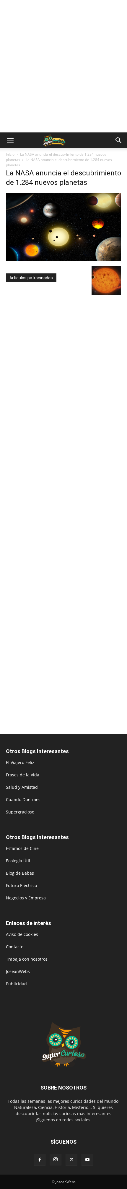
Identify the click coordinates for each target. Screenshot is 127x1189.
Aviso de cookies (22, 934)
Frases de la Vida (22, 775)
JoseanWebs (18, 971)
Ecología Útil (18, 860)
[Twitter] (71, 1160)
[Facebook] (39, 1160)
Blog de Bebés (20, 873)
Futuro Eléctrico (21, 885)
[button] (10, 140)
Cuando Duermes (23, 799)
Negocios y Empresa (26, 898)
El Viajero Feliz (20, 762)
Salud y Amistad (22, 787)
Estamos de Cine (22, 848)
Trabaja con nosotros (27, 959)
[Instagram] (55, 1159)
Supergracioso (20, 812)
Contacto (14, 946)
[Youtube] (87, 1160)
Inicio (10, 154)
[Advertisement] (63, 66)
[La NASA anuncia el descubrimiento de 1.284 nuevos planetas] (63, 259)
